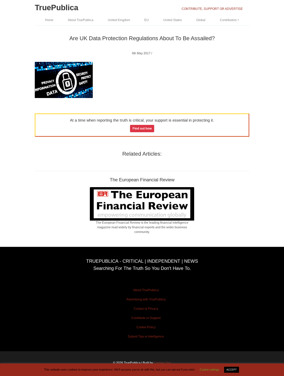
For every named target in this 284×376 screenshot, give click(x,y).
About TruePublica (80, 20)
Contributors (228, 20)
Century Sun (162, 362)
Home (49, 20)
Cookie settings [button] (209, 369)
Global (200, 20)
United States (172, 20)
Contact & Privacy (146, 308)
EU (146, 20)
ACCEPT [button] (231, 369)
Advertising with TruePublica (146, 299)
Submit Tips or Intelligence (146, 336)
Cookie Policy (146, 327)
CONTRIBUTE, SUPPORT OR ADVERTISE (212, 8)
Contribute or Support (146, 318)
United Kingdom (119, 20)
